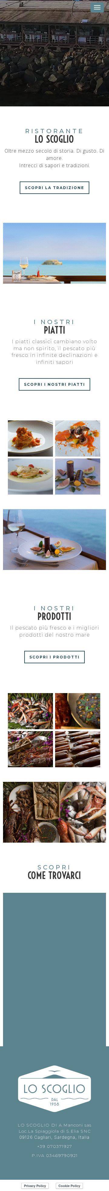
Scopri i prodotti (54, 657)
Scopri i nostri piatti (54, 384)
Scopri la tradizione (54, 187)
